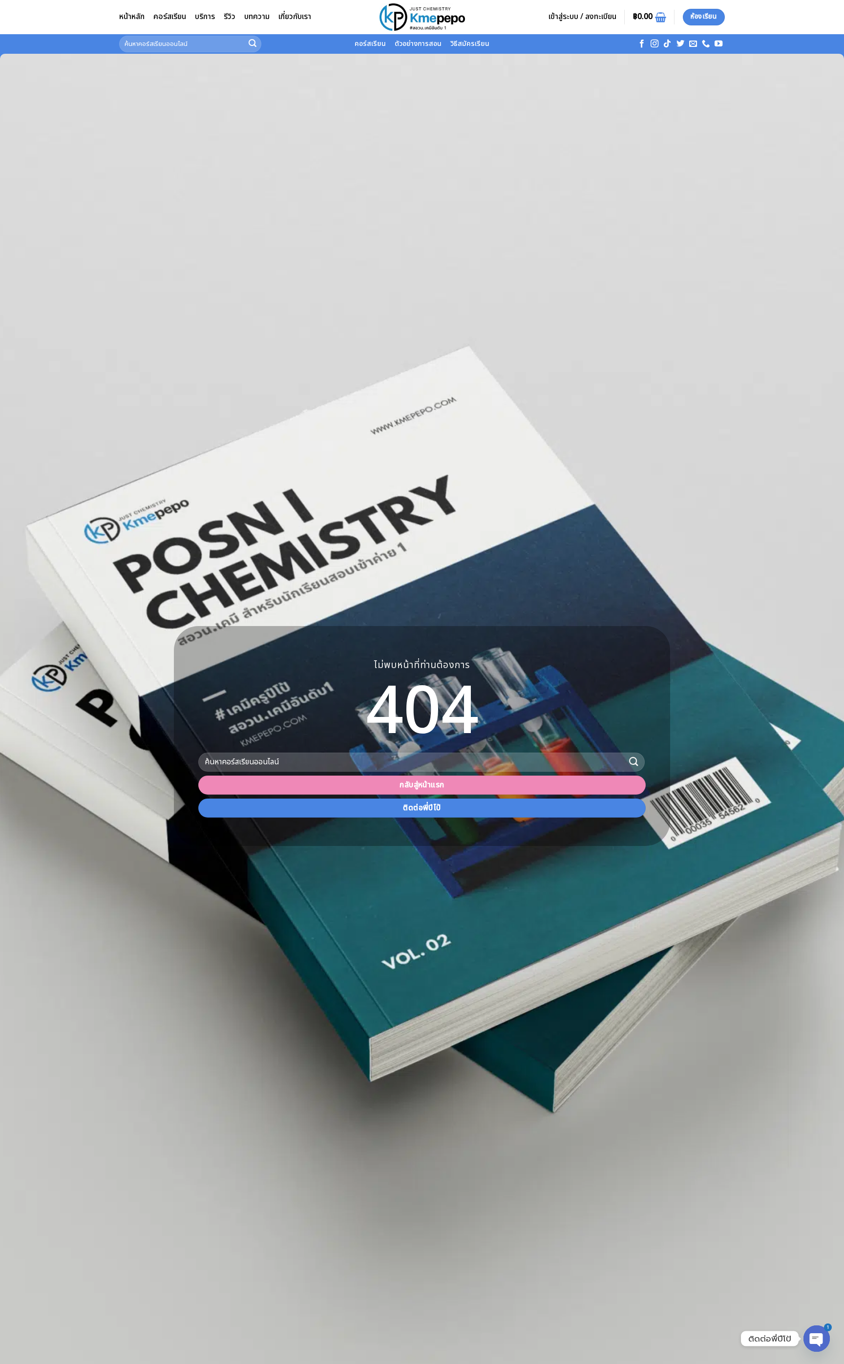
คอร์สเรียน (169, 16)
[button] (582, 17)
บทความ (257, 16)
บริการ (205, 16)
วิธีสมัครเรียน (469, 44)
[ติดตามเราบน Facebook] (642, 44)
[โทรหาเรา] (706, 44)
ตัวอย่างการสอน (418, 44)
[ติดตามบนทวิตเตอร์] (680, 44)
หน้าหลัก (132, 16)
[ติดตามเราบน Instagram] (654, 44)
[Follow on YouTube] (718, 44)
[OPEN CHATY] (816, 1338)
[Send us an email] (693, 44)
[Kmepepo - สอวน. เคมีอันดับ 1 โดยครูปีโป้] (422, 17)
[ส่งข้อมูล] (252, 44)
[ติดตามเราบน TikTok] (667, 44)
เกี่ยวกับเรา (294, 16)
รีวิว (229, 16)
